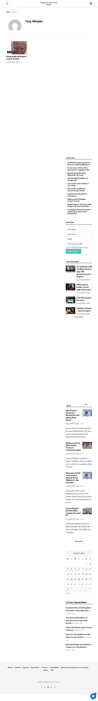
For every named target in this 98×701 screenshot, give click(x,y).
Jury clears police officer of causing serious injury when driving (77, 620)
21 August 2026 (73, 424)
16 (90, 574)
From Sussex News (77, 602)
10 (68, 574)
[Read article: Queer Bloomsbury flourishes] (70, 300)
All (86, 404)
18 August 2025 (13, 62)
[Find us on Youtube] (48, 687)
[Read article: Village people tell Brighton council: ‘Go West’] (19, 47)
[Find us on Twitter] (45, 687)
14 (82, 574)
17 (68, 579)
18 (71, 579)
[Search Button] (91, 3)
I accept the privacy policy (78, 247)
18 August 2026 (73, 519)
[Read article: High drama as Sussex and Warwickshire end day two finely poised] (87, 412)
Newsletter (35, 667)
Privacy (45, 667)
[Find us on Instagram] (54, 687)
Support (26, 667)
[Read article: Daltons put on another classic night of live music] (70, 287)
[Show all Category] (90, 260)
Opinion (11, 52)
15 (86, 574)
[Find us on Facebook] (41, 687)
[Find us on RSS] (51, 687)
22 (86, 579)
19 (75, 579)
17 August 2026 (84, 293)
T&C (52, 670)
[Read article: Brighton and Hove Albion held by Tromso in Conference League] (87, 445)
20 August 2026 (84, 280)
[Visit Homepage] (49, 3)
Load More (79, 317)
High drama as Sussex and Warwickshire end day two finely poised (72, 415)
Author (14, 12)
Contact (17, 667)
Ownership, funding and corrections (74, 667)
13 (79, 574)
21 (82, 579)
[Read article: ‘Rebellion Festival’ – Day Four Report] (70, 310)
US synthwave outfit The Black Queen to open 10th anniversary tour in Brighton (84, 272)
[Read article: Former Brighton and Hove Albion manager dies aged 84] (87, 510)
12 (75, 574)
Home (8, 12)
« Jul (67, 593)
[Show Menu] (7, 3)
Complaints (54, 667)
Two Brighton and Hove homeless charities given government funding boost (79, 212)
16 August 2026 (84, 303)
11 (71, 574)
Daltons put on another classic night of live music (83, 287)
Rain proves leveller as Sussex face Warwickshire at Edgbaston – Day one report (73, 477)
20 (79, 579)
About (10, 667)
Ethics (46, 670)
